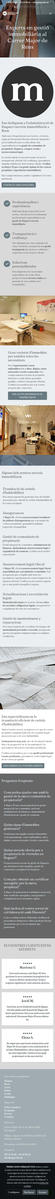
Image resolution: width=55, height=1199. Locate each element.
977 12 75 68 (11, 2)
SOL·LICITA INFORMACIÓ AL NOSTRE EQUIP (27, 396)
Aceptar (43, 1192)
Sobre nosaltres (12, 1107)
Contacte (8, 1116)
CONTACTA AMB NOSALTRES (18, 185)
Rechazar (29, 1192)
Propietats (9, 1110)
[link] (11, 13)
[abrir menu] (50, 13)
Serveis (8, 1113)
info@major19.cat (41, 2)
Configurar (14, 1192)
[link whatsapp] (15, 6)
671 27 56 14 (25, 2)
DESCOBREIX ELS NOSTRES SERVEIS (23, 765)
